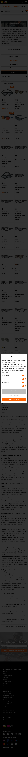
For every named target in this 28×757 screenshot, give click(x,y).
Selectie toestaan (14, 395)
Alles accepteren (14, 399)
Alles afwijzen (14, 391)
